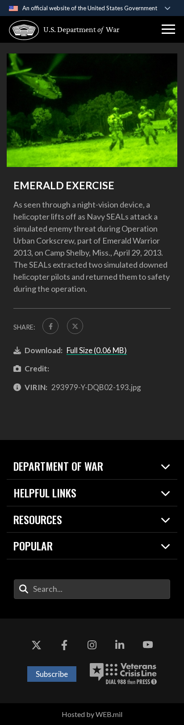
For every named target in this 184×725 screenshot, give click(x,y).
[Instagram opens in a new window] (92, 645)
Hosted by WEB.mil (92, 714)
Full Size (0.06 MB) (97, 350)
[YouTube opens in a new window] (148, 645)
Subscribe (52, 674)
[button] (168, 29)
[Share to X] (75, 326)
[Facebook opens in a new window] (64, 645)
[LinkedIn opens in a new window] (120, 645)
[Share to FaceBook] (50, 326)
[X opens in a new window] (36, 645)
